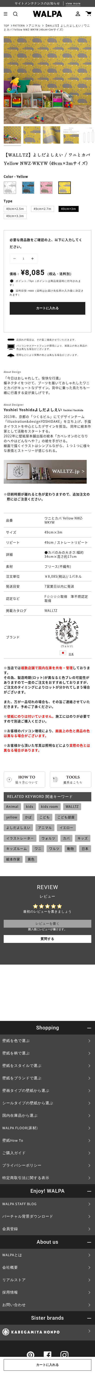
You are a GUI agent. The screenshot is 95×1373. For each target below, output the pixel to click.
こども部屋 (66, 817)
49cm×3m (68, 209)
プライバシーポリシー (22, 1165)
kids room (49, 806)
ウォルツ (48, 838)
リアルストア (14, 1279)
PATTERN (19, 26)
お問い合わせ (14, 1304)
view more (73, 3)
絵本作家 (13, 859)
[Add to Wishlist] (47, 322)
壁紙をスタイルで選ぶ (22, 1065)
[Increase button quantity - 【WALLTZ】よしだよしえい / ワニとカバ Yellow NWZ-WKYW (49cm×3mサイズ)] (31, 258)
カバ (66, 838)
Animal (12, 806)
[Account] (78, 14)
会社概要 (10, 1267)
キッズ (82, 838)
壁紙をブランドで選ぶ (22, 1078)
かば (28, 817)
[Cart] (88, 14)
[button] (15, 14)
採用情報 (10, 1292)
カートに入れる (47, 308)
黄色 (31, 859)
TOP (6, 26)
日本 (71, 654)
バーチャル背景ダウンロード (27, 1216)
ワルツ (54, 848)
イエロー (66, 827)
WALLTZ (72, 806)
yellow (11, 817)
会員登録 (10, 1228)
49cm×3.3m (15, 216)
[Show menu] (7, 13)
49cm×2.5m (15, 209)
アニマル (35, 26)
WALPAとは (12, 1255)
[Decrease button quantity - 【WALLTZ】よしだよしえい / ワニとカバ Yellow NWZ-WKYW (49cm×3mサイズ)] (15, 258)
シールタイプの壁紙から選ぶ (27, 1103)
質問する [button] (47, 939)
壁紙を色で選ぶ (16, 1040)
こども (44, 817)
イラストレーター (20, 838)
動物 (70, 848)
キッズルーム (16, 848)
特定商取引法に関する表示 (25, 1177)
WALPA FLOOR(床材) (20, 1128)
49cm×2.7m (42, 209)
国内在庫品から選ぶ (20, 1115)
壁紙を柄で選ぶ (16, 1053)
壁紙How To (12, 1140)
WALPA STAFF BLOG (19, 1204)
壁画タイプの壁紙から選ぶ (25, 1090)
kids (29, 806)
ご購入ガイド (14, 1153)
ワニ (38, 848)
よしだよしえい (18, 827)
